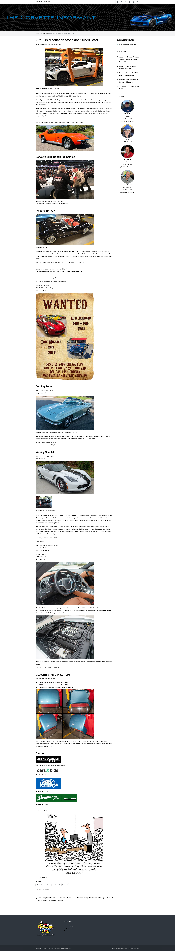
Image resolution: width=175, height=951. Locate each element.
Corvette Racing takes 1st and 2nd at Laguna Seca (93, 898)
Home (37, 33)
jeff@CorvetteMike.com (127, 167)
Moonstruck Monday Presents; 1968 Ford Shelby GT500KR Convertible (129, 59)
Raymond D (39, 247)
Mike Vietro (59, 44)
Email (65, 930)
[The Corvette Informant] (87, 17)
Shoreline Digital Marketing (131, 948)
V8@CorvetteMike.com (127, 121)
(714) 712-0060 (127, 190)
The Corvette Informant (53, 948)
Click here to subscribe (129, 45)
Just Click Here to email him (59, 204)
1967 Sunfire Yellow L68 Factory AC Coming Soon (51, 765)
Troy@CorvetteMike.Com (74, 271)
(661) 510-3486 (127, 164)
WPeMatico (45, 878)
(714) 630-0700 (127, 119)
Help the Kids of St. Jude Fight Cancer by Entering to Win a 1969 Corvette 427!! (59, 122)
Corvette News (44, 33)
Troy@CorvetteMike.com (127, 192)
